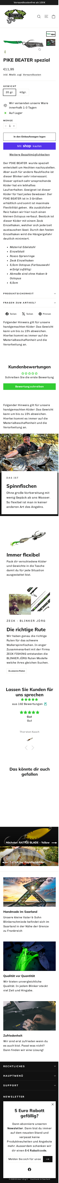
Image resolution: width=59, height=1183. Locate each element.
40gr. (23, 92)
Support (11, 1085)
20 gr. (9, 92)
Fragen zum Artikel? (19, 302)
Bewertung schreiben (29, 386)
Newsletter (14, 1096)
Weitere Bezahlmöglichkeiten (29, 154)
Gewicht (10, 86)
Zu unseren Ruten (16, 671)
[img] (29, 699)
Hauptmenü (13, 1075)
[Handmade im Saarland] (29, 892)
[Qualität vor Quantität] (29, 956)
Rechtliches (14, 1066)
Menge (8, 120)
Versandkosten (32, 74)
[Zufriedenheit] (29, 1016)
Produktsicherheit (18, 293)
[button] (27, 747)
